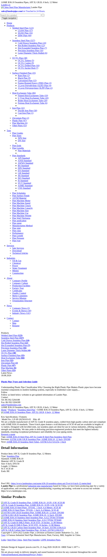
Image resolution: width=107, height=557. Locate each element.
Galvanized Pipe (27, 80)
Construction (18, 273)
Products (12, 410)
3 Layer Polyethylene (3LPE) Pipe (34, 85)
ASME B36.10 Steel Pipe (17, 437)
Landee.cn (5, 5)
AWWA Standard (25, 163)
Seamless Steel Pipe (23, 40)
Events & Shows (21, 310)
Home (4, 410)
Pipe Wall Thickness (21, 218)
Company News (21, 308)
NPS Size (22, 138)
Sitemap (26, 554)
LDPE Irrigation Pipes (50, 540)
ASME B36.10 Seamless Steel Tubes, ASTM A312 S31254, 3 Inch (36, 442)
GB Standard (23, 173)
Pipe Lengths (18, 148)
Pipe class (16, 230)
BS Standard (23, 165)
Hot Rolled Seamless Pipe (31, 45)
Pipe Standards (18, 155)
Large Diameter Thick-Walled (32, 53)
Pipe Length (17, 235)
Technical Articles (20, 253)
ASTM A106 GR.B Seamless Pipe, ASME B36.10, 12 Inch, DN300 (40, 439)
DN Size (21, 140)
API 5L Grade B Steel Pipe (42, 437)
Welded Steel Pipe (23, 28)
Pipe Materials (24, 150)
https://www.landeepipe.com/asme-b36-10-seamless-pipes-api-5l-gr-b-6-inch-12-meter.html (51, 483)
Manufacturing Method (22, 225)
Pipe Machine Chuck (21, 205)
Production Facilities (21, 285)
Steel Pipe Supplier (31, 540)
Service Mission (19, 298)
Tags (3, 535)
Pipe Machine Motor (21, 200)
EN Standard (23, 170)
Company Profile (19, 280)
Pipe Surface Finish (20, 195)
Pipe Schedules (19, 193)
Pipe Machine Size (20, 210)
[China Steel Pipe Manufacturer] (16, 7)
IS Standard (23, 180)
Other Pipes (19, 125)
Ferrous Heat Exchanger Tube (32, 103)
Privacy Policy (36, 554)
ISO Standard (24, 178)
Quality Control (19, 293)
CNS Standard (24, 188)
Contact (15, 320)
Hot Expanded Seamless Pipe (32, 48)
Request (15, 325)
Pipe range (17, 223)
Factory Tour (18, 288)
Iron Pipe (18, 108)
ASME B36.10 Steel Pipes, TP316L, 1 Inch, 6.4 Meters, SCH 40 (30, 510)
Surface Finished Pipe (24, 73)
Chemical (16, 263)
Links (3, 540)
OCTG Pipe (19, 58)
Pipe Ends (16, 145)
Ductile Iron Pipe (27, 110)
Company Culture (20, 283)
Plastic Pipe (19, 120)
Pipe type (16, 240)
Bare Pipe (24, 75)
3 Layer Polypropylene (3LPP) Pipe (35, 88)
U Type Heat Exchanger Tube (33, 98)
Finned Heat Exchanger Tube (33, 95)
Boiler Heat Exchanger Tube (32, 100)
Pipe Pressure (18, 238)
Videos (4, 554)
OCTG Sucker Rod (28, 68)
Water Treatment (19, 268)
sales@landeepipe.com (11, 405)
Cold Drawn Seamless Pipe (32, 43)
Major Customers (19, 295)
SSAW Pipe (25, 33)
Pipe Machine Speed (21, 203)
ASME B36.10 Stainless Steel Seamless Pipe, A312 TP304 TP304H (31, 520)
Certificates (17, 290)
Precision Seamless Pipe (30, 50)
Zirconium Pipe (20, 118)
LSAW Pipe (25, 30)
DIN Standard (24, 168)
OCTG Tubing (26, 60)
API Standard (24, 158)
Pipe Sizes (16, 135)
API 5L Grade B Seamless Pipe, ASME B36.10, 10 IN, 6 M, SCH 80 (32, 505)
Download (17, 250)
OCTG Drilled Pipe (28, 65)
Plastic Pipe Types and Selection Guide (19, 382)
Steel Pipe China (14, 540)
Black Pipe (24, 78)
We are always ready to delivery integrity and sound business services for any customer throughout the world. (49, 552)
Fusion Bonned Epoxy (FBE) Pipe (34, 83)
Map (14, 323)
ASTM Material (19, 198)
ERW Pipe (24, 35)
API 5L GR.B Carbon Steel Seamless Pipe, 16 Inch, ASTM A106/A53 (32, 530)
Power (15, 265)
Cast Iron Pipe (25, 113)
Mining (15, 270)
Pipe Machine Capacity (22, 208)
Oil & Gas (16, 260)
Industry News (21, 313)
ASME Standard (25, 185)
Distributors (12, 554)
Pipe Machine (19, 123)
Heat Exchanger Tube (24, 93)
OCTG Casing (26, 63)
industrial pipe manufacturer (40, 486)
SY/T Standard (24, 183)
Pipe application (19, 220)
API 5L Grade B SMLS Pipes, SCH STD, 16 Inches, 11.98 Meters (30, 525)
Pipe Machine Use (20, 213)
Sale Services (18, 248)
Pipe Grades (17, 133)
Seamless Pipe (13, 456)
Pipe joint (16, 228)
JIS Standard (23, 175)
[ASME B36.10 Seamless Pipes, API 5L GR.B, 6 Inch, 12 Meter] (30, 412)
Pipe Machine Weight (21, 215)
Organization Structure (22, 300)
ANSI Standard (24, 160)
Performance (17, 233)
